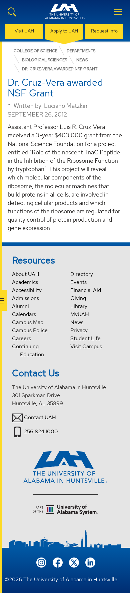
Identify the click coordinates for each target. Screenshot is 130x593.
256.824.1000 (41, 431)
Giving (78, 298)
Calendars (24, 314)
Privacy (79, 330)
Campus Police (30, 330)
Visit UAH (24, 31)
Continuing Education (28, 350)
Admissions (25, 298)
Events (78, 282)
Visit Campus (86, 346)
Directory (81, 274)
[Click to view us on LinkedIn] (90, 562)
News (76, 322)
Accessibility (27, 290)
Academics (25, 282)
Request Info (104, 31)
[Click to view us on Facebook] (58, 562)
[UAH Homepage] (65, 15)
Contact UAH (40, 417)
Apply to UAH (64, 31)
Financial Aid (85, 290)
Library (78, 306)
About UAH (25, 274)
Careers (21, 338)
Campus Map (27, 322)
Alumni (20, 306)
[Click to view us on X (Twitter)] (74, 562)
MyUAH (79, 314)
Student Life (85, 338)
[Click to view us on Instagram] (41, 562)
